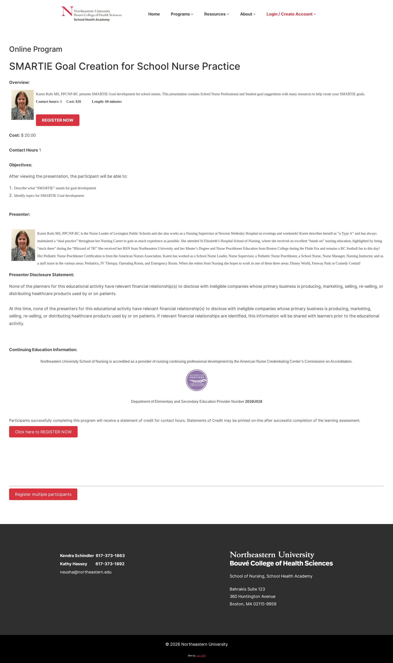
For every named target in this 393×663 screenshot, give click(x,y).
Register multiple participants (43, 494)
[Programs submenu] (192, 14)
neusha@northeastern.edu (85, 571)
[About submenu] (254, 14)
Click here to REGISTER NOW (43, 431)
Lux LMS (200, 655)
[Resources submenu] (228, 14)
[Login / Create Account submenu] (314, 14)
